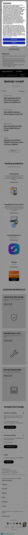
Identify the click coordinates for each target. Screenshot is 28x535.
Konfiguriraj (14, 46)
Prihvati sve (14, 39)
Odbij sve (14, 42)
